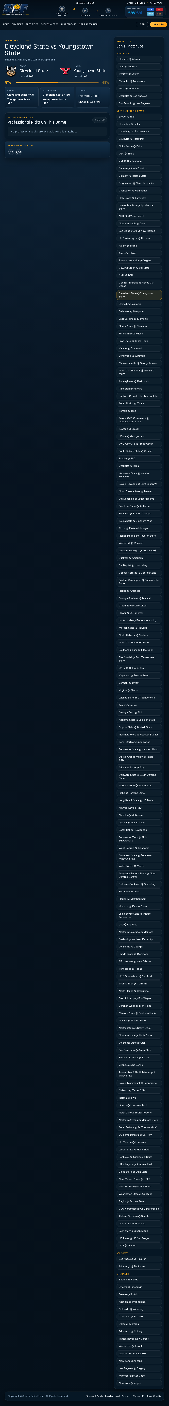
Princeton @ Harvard (130, 388)
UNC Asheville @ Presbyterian (136, 443)
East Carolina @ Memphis (133, 318)
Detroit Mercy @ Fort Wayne (135, 998)
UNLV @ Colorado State (132, 668)
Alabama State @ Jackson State (137, 719)
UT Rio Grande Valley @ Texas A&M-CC (136, 758)
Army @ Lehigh (127, 253)
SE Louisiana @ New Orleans (135, 961)
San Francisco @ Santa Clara (135, 1050)
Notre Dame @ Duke (130, 146)
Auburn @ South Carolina (133, 168)
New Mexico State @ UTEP (134, 1179)
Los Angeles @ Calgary (132, 1368)
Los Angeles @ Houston (132, 1258)
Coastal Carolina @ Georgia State (137, 572)
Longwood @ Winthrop (132, 355)
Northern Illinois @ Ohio (132, 223)
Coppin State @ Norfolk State (135, 727)
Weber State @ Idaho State (134, 1149)
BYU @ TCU (126, 275)
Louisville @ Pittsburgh (131, 138)
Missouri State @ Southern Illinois (137, 1013)
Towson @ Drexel (129, 428)
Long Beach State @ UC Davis (136, 800)
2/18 (18, 152)
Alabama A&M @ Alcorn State (135, 785)
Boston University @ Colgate (135, 260)
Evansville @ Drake (129, 891)
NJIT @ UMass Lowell (131, 216)
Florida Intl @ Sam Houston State (137, 535)
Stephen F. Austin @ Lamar (134, 1057)
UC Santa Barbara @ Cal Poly (135, 1134)
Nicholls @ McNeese (131, 815)
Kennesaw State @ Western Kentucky (134, 475)
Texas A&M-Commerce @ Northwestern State (134, 420)
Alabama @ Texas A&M (132, 1090)
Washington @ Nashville (132, 1353)
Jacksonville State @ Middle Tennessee (135, 915)
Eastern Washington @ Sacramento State (139, 582)
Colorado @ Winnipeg (131, 1309)
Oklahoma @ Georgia (131, 946)
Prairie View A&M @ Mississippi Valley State (137, 1074)
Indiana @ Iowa (127, 1097)
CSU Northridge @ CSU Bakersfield (139, 1208)
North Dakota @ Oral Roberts (135, 1112)
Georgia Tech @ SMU (131, 712)
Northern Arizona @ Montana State (138, 1120)
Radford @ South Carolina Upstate (138, 396)
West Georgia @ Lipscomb (134, 848)
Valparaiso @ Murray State (134, 675)
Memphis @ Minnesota (132, 81)
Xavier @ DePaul (128, 705)
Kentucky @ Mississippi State (135, 1156)
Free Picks (32, 24)
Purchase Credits (151, 1396)
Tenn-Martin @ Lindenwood (134, 742)
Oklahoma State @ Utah (132, 1042)
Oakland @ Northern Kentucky (136, 939)
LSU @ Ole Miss (128, 924)
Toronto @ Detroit (129, 73)
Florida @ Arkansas (129, 590)
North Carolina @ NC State (134, 642)
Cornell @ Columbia (130, 304)
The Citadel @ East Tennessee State (136, 659)
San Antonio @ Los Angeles (134, 103)
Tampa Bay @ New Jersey (134, 1338)
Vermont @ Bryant (129, 682)
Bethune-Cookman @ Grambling (137, 884)
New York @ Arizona (130, 1360)
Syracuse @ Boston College (135, 513)
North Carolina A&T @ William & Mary (136, 372)
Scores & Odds (50, 24)
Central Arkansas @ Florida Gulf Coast (136, 284)
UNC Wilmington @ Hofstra (134, 238)
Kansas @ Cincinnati (130, 348)
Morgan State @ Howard (133, 627)
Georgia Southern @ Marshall (135, 598)
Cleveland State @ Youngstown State (136, 295)
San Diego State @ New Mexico (137, 230)
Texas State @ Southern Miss (135, 520)
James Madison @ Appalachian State (136, 207)
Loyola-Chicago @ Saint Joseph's (138, 483)
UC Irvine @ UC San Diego (134, 1238)
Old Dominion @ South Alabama (136, 498)
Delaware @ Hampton (131, 311)
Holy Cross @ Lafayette (132, 198)
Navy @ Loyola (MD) (131, 807)
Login (142, 24)
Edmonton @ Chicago (131, 1331)
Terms (136, 1396)
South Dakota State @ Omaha (135, 451)
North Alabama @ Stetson (133, 635)
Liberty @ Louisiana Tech (133, 1105)
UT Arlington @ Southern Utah (135, 1164)
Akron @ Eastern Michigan (134, 528)
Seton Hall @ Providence (133, 829)
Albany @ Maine (128, 245)
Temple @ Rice (127, 410)
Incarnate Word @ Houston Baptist (138, 734)
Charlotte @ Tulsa (129, 465)
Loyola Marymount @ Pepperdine (138, 1083)
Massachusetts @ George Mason (138, 363)
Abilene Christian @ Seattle (134, 1216)
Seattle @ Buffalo (128, 1294)
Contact (126, 1396)
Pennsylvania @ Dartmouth (134, 381)
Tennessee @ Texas (130, 968)
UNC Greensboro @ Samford (135, 976)
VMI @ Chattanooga (130, 161)
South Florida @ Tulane (132, 403)
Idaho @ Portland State (132, 792)
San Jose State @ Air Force (134, 506)
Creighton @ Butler (129, 124)
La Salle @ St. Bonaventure (134, 131)
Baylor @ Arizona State (132, 1201)
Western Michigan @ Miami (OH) (137, 550)
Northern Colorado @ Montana (136, 931)
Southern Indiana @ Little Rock (136, 649)
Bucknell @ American (131, 557)
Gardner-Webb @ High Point (135, 1005)
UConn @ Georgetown (131, 436)
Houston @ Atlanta (129, 59)
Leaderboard (69, 24)
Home (6, 24)
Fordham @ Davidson (131, 333)
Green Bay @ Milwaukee (133, 605)
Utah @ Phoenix (128, 66)
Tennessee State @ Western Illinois (139, 749)
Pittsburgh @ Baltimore (132, 1266)
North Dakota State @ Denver (135, 491)
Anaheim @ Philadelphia (132, 1301)
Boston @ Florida (128, 1279)
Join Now (158, 24)
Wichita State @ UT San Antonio (137, 697)
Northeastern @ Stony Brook (135, 1027)
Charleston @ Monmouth (133, 190)
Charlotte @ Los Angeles (133, 95)
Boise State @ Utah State (133, 1171)
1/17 (10, 152)
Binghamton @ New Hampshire (136, 183)
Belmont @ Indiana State (132, 175)
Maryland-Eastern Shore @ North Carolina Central (137, 875)
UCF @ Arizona (127, 1245)
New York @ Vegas (130, 1383)
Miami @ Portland (129, 88)
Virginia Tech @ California (133, 983)
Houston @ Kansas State (133, 906)
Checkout (157, 2)
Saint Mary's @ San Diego (133, 1230)
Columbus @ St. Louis (131, 1316)
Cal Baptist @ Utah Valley (133, 565)
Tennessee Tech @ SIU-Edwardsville (133, 839)
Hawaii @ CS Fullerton (131, 612)
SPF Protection (88, 24)
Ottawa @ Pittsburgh (130, 1286)
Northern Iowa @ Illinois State (135, 1035)
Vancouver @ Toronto (131, 1346)
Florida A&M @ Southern (132, 898)
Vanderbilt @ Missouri (131, 543)
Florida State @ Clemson (133, 326)
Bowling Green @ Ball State (134, 267)
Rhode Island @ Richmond (134, 954)
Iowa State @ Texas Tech (133, 341)
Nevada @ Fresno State (132, 1020)
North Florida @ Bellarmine (134, 990)
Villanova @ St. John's (131, 1064)
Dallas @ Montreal (129, 1323)
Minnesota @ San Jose (132, 1375)
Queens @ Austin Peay (132, 822)
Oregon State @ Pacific (132, 1223)
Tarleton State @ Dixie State (135, 1186)
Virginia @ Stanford (129, 690)
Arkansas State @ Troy (132, 767)
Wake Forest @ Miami (131, 866)
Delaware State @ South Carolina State (137, 776)
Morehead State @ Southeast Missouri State (135, 857)
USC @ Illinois (126, 153)
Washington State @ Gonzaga (135, 1193)
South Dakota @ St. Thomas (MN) (138, 1127)
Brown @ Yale (127, 116)
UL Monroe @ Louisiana (132, 1142)
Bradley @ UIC (127, 458)
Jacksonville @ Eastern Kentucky (137, 620)
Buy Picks (17, 24)
